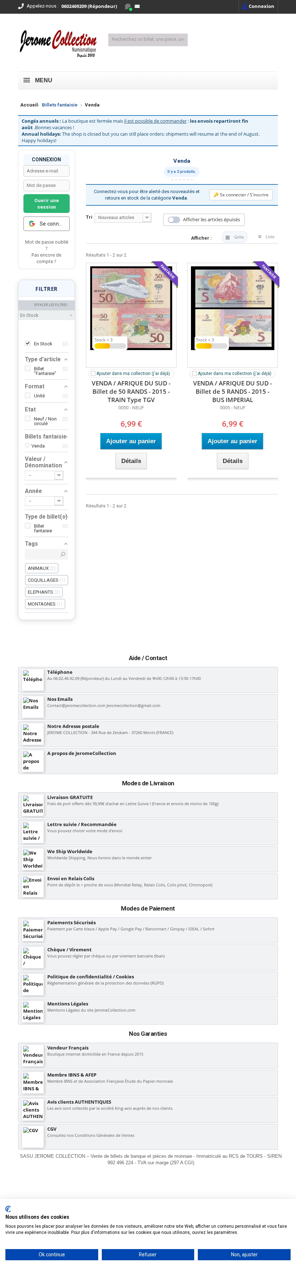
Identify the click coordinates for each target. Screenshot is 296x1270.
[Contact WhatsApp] (127, 6)
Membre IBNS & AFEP (71, 1075)
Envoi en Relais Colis (70, 878)
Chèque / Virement (69, 949)
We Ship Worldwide (69, 851)
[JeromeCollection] (57, 44)
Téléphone (60, 672)
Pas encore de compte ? (46, 258)
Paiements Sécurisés (71, 922)
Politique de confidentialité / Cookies (90, 976)
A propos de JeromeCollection (81, 753)
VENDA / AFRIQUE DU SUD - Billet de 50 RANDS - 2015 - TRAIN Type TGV (131, 391)
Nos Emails (60, 699)
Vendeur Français (67, 1047)
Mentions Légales (67, 1003)
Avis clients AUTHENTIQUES (79, 1102)
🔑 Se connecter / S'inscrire (241, 195)
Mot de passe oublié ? (46, 245)
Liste (270, 236)
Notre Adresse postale (73, 726)
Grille (239, 237)
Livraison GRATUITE (70, 797)
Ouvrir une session (46, 203)
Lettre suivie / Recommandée (82, 824)
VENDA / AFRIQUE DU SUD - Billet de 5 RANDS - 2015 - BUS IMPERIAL (232, 391)
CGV (51, 1129)
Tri (89, 217)
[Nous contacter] (137, 6)
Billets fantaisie (60, 105)
